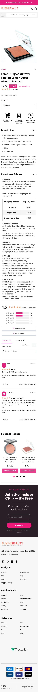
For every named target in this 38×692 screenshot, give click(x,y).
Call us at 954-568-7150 (10, 555)
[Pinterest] (8, 561)
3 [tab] (21, 477)
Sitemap (23, 579)
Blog (21, 576)
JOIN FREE (19, 525)
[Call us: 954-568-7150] (32, 9)
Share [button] (6, 384)
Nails (3, 633)
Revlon (3, 595)
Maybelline (5, 602)
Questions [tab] (18, 340)
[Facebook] (3, 561)
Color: (4, 100)
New (2, 579)
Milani (22, 602)
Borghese (23, 606)
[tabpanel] (10, 456)
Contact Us (24, 572)
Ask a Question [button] (20, 333)
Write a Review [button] (20, 328)
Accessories (24, 626)
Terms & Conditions (10, 299)
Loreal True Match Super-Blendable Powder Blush (10, 459)
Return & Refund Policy (12, 275)
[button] (32, 384)
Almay (3, 606)
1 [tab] (14, 477)
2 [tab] (17, 477)
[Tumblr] (16, 561)
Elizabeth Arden (26, 599)
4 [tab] (24, 477)
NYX (21, 595)
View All (23, 609)
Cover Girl (4, 609)
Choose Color (10, 471)
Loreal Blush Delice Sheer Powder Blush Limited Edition (28, 459)
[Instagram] (12, 561)
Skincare (4, 630)
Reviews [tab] (5, 340)
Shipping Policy (8, 252)
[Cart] (36, 9)
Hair (21, 623)
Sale (2, 576)
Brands (3, 572)
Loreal (3, 599)
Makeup (4, 626)
